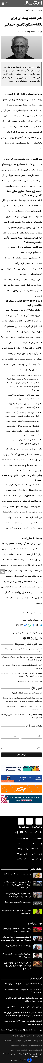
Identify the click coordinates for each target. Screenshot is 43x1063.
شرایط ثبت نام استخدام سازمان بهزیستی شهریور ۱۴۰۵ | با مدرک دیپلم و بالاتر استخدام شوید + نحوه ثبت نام (21, 1014)
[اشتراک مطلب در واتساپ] (29, 626)
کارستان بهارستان (34, 1045)
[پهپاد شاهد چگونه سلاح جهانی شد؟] (37, 903)
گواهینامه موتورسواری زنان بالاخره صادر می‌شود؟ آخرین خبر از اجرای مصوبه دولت (16, 939)
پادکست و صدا (36, 848)
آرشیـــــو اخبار (23, 848)
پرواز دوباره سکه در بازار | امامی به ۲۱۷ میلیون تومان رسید (21, 1030)
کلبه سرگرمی (7, 1040)
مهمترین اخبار (35, 923)
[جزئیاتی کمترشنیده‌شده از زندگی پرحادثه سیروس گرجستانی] (37, 955)
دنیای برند (37, 1040)
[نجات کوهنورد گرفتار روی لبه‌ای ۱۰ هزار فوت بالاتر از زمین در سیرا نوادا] (37, 895)
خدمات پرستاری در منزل (17, 1050)
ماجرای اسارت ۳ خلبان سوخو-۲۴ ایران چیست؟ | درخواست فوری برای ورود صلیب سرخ (17, 965)
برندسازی (27, 1040)
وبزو (21, 1036)
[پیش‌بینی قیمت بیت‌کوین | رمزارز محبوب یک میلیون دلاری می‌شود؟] (37, 929)
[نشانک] (21, 778)
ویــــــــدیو (37, 843)
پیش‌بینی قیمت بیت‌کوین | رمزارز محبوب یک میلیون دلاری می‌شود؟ (16, 930)
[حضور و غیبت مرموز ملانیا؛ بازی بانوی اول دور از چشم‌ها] (37, 911)
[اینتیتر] (33, 3)
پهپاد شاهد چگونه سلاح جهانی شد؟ (18, 902)
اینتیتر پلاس (36, 869)
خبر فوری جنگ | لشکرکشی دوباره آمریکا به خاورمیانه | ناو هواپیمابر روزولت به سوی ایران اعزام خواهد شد (22, 700)
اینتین (38, 1036)
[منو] (3, 3)
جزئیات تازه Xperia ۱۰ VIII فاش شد (18, 945)
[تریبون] (21, 799)
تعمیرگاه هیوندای (34, 1050)
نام (39, 736)
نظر (38, 747)
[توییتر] (32, 638)
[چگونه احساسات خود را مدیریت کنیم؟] (37, 875)
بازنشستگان (26, 613)
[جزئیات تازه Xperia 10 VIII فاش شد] (37, 947)
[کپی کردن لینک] (25, 626)
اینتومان (29, 1036)
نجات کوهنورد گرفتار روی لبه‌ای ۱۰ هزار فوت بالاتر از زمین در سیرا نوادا (17, 895)
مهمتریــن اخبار (22, 858)
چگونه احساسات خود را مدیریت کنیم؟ (17, 874)
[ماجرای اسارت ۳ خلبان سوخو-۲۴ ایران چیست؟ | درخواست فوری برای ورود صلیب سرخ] (37, 964)
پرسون (18, 1040)
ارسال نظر (21, 755)
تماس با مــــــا (22, 838)
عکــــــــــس (23, 843)
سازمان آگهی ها (22, 853)
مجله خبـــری (37, 858)
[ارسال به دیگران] (21, 626)
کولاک (23, 1045)
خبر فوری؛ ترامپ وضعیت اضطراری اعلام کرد (26, 693)
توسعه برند (13, 1036)
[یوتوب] (28, 638)
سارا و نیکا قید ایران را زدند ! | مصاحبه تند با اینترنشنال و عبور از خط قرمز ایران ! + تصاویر (21, 675)
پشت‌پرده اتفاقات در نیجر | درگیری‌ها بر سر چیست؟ (23, 983)
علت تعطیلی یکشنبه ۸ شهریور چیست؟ (28, 681)
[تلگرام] (40, 638)
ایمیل (15, 736)
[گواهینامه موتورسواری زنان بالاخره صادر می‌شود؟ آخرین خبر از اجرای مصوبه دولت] (37, 938)
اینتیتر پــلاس (37, 853)
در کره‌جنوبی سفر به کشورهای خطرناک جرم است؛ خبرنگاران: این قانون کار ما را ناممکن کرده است (17, 885)
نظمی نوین (13, 1045)
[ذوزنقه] (21, 768)
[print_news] (17, 625)
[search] (7, 3)
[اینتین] (21, 789)
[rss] (40, 833)
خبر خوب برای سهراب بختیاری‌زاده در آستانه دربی (24, 1006)
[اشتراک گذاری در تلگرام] (40, 626)
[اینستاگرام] (36, 638)
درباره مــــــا (37, 838)
